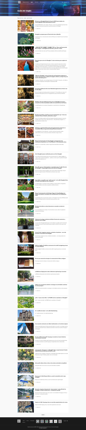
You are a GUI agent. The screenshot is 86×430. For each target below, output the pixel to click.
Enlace (28, 420)
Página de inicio (26, 2)
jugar (32, 2)
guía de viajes (29, 18)
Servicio (36, 2)
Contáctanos (32, 420)
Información (42, 2)
